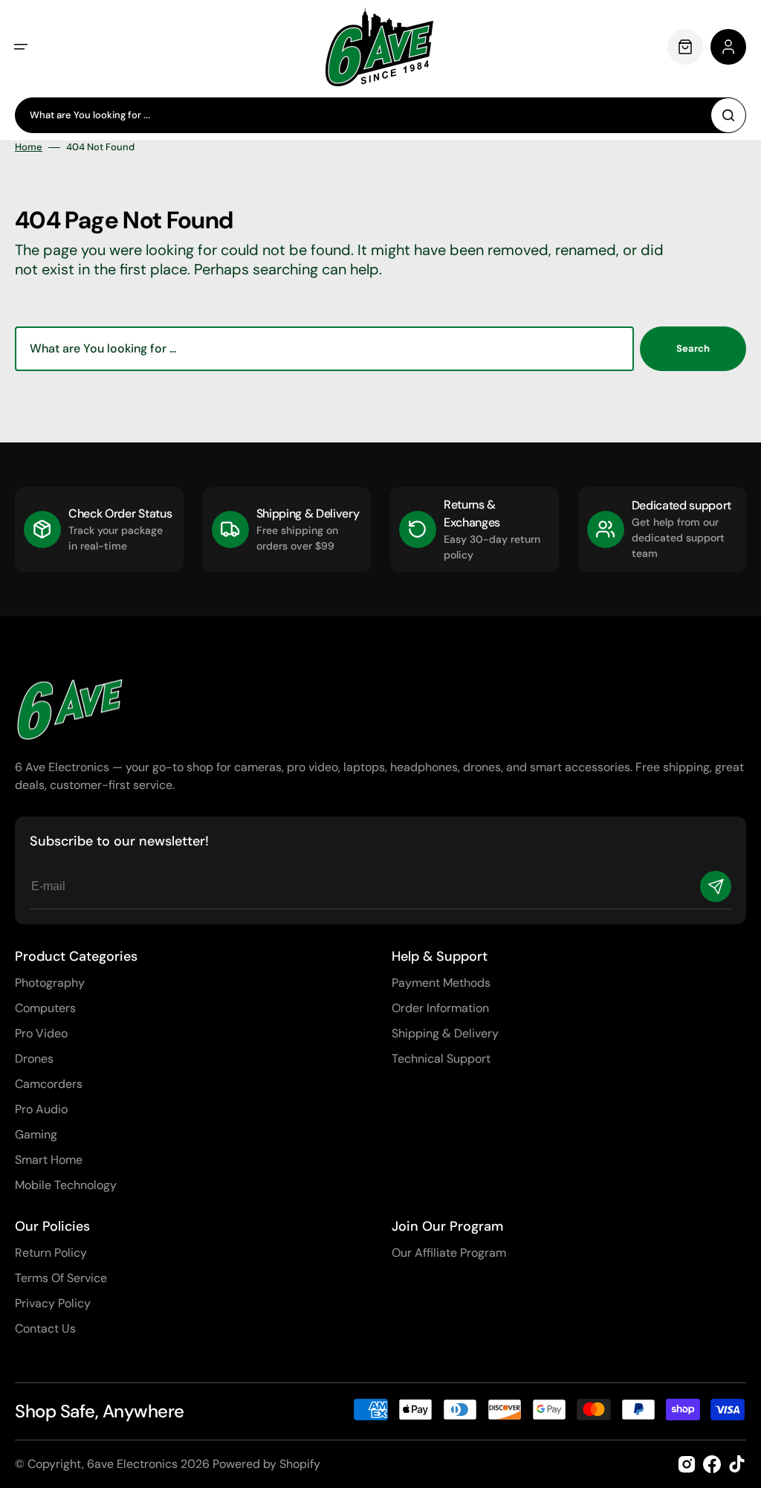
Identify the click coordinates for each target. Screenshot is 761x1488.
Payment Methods (441, 983)
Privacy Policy (53, 1303)
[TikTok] (737, 1464)
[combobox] (380, 115)
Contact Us (45, 1328)
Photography (50, 983)
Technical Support (441, 1058)
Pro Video (41, 1033)
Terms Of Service (61, 1278)
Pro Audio (41, 1109)
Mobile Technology (66, 1185)
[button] (20, 46)
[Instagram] (687, 1464)
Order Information (440, 1008)
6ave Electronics (132, 1464)
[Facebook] (712, 1464)
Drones (34, 1058)
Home (28, 147)
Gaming (36, 1134)
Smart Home (48, 1159)
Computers (45, 1008)
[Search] (728, 115)
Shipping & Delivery (445, 1033)
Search (693, 348)
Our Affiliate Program (449, 1252)
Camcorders (48, 1084)
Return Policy (51, 1252)
